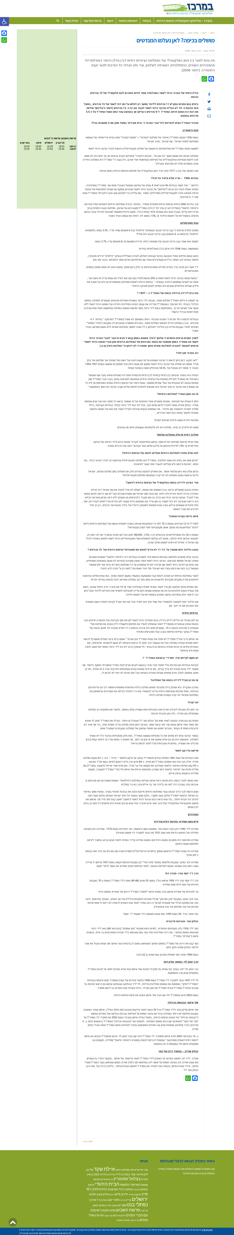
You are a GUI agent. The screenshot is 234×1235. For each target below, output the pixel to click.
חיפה (112, 1194)
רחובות (121, 1215)
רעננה (107, 1215)
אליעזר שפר (137, 1174)
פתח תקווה (108, 1210)
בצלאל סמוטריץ (126, 1178)
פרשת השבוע (128, 1209)
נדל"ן (21, 1233)
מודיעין (122, 1200)
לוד (69, 1233)
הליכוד (137, 1189)
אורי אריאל (142, 1169)
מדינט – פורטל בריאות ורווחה (121, 1230)
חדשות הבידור (134, 1194)
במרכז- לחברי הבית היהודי (30, 1230)
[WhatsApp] (4, 40)
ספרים (122, 1205)
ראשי (212, 32)
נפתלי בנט (137, 1204)
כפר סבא (28, 1233)
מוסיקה (103, 1200)
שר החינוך (134, 1220)
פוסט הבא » (87, 1141)
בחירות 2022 (101, 1174)
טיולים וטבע (103, 1194)
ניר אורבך (94, 1199)
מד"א (128, 1199)
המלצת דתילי (125, 1189)
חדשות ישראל (38, 1233)
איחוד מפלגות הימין (125, 1169)
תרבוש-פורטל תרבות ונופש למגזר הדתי (185, 1230)
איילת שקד (104, 1169)
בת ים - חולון (76, 1230)
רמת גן (114, 1215)
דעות (204, 32)
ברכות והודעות (106, 1179)
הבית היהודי (107, 1184)
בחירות (111, 1174)
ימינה (92, 1194)
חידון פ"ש (121, 1194)
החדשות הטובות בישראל (99, 1230)
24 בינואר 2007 (193, 51)
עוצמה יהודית (112, 1205)
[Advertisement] (140, 1109)
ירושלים (140, 1199)
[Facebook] (4, 33)
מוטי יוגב (113, 1199)
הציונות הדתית (108, 1189)
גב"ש (68, 1230)
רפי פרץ (99, 1215)
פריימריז (144, 1210)
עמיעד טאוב (193, 32)
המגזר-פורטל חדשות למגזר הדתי (154, 1230)
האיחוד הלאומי (130, 1184)
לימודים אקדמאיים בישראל (56, 1233)
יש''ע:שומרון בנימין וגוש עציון (53, 1230)
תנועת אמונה (123, 1220)
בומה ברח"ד (123, 1174)
